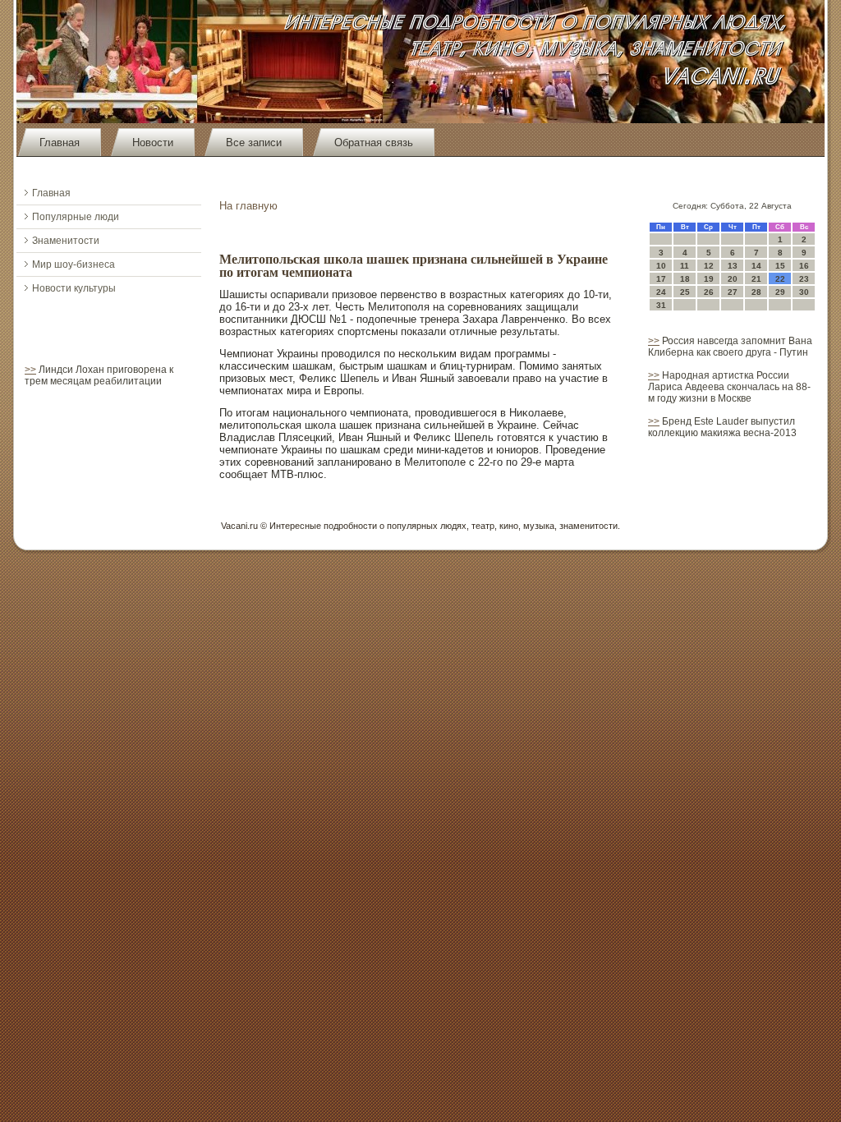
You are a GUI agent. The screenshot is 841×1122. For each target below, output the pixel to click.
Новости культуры (74, 288)
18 (685, 278)
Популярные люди (75, 217)
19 (709, 278)
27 (733, 292)
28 (756, 292)
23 (804, 278)
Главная (59, 142)
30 (804, 292)
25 (685, 292)
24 (661, 292)
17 (661, 278)
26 (709, 292)
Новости (152, 142)
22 (780, 278)
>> (30, 369)
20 (733, 278)
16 (804, 265)
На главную (248, 206)
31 (661, 305)
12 (709, 265)
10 (661, 265)
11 (684, 265)
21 (756, 278)
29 (780, 292)
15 (780, 265)
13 (733, 265)
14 (756, 265)
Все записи (254, 142)
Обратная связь (373, 142)
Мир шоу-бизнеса (73, 264)
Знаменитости (65, 240)
